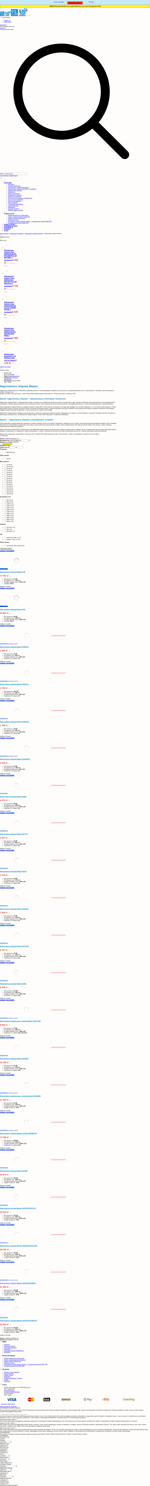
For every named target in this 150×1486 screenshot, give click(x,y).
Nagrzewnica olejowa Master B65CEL (14, 684)
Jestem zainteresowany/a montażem (19, 217)
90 (17, 442)
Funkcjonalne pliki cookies (8, 1419)
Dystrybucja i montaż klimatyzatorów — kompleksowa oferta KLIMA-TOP (30, 221)
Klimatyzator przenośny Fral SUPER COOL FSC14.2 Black (10, 357)
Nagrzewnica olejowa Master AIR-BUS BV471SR (18, 1246)
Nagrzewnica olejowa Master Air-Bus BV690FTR (18, 1133)
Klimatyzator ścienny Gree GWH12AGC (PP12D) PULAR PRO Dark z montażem (10, 281)
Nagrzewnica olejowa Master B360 (13, 984)
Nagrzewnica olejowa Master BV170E (14, 946)
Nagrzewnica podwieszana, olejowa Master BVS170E (20, 1021)
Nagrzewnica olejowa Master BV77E (14, 834)
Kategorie (7, 1344)
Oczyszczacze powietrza (15, 199)
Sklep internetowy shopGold (8, 1406)
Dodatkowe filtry (4, 237)
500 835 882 (7, 379)
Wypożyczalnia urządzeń (15, 210)
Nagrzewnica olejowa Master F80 (12, 609)
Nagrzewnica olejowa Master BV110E (14, 909)
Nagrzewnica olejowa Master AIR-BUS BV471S (18, 1208)
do (16, 447)
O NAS (6, 1380)
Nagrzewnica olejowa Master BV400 (13, 1171)
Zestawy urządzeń (13, 209)
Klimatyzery (11, 192)
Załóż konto (7, 22)
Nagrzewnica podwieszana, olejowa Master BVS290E (20, 1096)
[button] (3, 449)
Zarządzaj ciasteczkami (8, 1404)
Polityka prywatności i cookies (13, 1378)
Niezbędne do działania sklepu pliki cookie (14, 1414)
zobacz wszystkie (5, 367)
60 (16, 442)
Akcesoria (11, 184)
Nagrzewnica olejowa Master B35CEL (14, 647)
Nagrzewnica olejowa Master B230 (13, 871)
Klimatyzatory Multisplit (15, 190)
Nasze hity (3, 240)
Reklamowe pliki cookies (7, 1428)
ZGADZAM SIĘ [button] (4, 1437)
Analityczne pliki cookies (7, 1423)
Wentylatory (11, 207)
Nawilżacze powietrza (14, 196)
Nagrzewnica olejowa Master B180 (13, 797)
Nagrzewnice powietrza (15, 195)
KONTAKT (7, 1381)
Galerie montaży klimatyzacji (16, 218)
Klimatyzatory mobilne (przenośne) (18, 187)
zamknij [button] (2, 1438)
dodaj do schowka (5, 586)
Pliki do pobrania (9, 1373)
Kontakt (91, 2)
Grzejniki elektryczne (14, 186)
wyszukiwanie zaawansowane (9, 175)
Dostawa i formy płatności (11, 1372)
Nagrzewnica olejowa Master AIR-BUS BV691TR (18, 1321)
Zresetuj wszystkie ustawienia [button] (9, 1485)
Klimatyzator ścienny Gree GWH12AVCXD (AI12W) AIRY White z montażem (10, 333)
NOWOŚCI (7, 1352)
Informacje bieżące (9, 1346)
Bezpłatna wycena (75, 3)
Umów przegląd (59, 2)
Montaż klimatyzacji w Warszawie (18, 215)
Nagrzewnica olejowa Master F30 (12, 572)
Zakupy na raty (8, 1375)
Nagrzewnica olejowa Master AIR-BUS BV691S (18, 1283)
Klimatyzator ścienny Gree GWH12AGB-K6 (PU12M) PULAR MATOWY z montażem (10, 255)
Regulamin (7, 1377)
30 (14, 442)
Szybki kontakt (4, 370)
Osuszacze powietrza (14, 201)
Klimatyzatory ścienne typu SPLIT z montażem (22, 189)
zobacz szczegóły (7, 551)
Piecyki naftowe (13, 202)
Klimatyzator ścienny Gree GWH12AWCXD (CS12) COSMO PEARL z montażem (10, 307)
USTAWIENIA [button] (4, 1435)
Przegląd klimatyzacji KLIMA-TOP (18, 223)
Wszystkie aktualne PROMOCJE (14, 1350)
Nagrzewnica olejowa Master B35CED (14, 722)
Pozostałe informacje (10, 1347)
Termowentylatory (13, 206)
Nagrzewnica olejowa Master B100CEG (15, 759)
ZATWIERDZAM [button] (5, 1432)
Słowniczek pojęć (13, 220)
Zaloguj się (7, 20)
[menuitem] (73, 195)
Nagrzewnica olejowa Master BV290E (14, 1059)
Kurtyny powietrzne (13, 193)
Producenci (7, 1349)
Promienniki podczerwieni (15, 204)
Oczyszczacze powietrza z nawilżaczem (20, 198)
